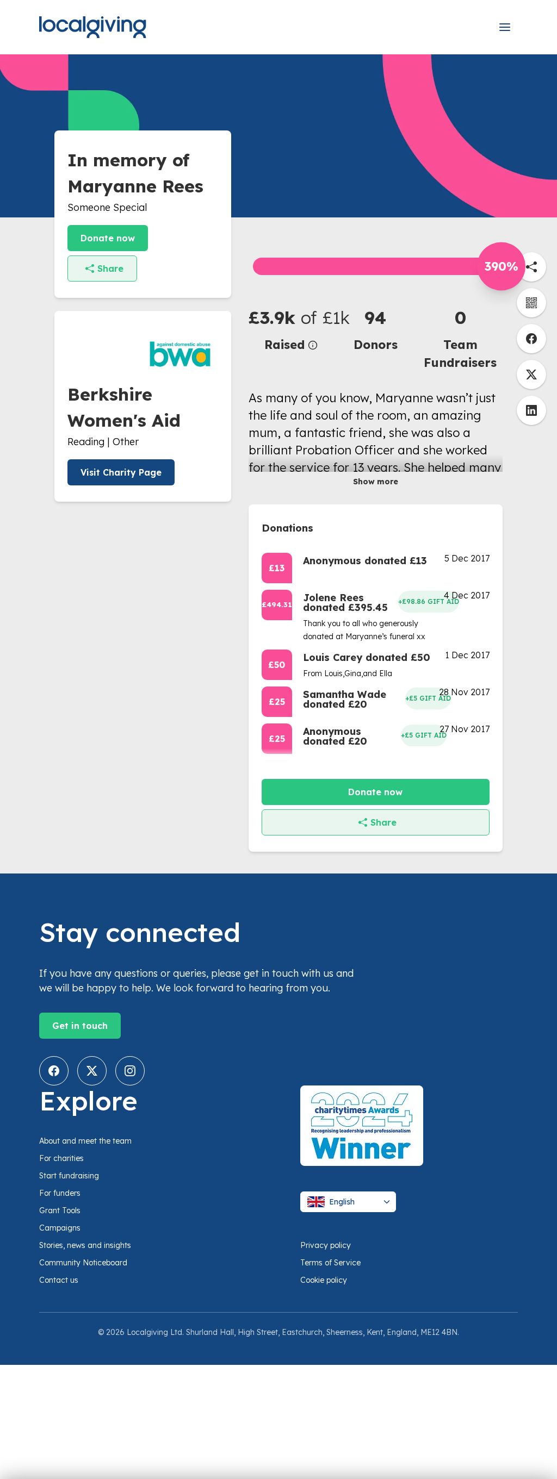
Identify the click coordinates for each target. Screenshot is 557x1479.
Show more (375, 481)
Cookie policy (323, 1280)
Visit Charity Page (121, 472)
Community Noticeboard (83, 1263)
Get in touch (80, 1025)
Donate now (108, 238)
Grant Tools (60, 1210)
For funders (60, 1193)
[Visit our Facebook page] (54, 1070)
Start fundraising (69, 1176)
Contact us (58, 1280)
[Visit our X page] (92, 1070)
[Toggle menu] (505, 27)
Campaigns (60, 1228)
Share (110, 268)
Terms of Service (330, 1263)
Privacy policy (325, 1245)
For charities (61, 1158)
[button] (291, 329)
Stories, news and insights (85, 1245)
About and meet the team (85, 1141)
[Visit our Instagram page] (130, 1070)
